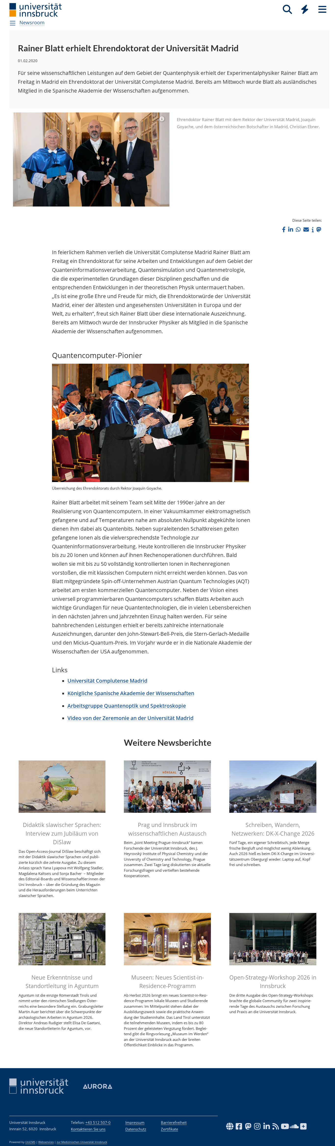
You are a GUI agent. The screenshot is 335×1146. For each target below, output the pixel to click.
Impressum (134, 1122)
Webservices (46, 1142)
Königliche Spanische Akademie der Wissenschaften (130, 693)
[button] (283, 229)
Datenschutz (135, 1129)
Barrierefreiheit (174, 1122)
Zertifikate (169, 1129)
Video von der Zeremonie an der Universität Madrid (130, 718)
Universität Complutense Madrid (107, 680)
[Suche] (287, 9)
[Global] (305, 10)
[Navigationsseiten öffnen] (12, 23)
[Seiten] (322, 9)
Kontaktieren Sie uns (88, 1129)
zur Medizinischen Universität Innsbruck (82, 1142)
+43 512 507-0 (98, 1122)
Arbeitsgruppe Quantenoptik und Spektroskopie (126, 705)
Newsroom (32, 22)
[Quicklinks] (304, 9)
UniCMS (30, 1142)
